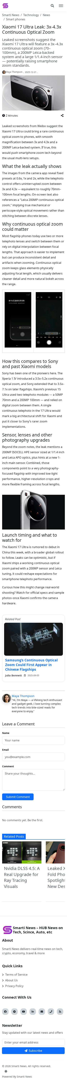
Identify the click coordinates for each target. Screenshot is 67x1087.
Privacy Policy (14, 986)
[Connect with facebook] (5, 1011)
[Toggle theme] (6, 1071)
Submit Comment (18, 797)
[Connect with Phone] (51, 1011)
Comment (8, 766)
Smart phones (15, 19)
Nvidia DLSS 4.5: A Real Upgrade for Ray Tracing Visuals (22, 877)
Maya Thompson (23, 696)
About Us (11, 980)
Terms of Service (16, 974)
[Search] (52, 6)
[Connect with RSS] (60, 1011)
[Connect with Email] (42, 1011)
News (46, 15)
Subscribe (35, 1051)
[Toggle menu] (61, 6)
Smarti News (10, 15)
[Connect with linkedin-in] (32, 1011)
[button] (62, 115)
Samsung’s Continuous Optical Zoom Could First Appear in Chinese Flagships (31, 665)
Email (5, 749)
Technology (31, 15)
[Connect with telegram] (14, 1011)
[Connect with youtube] (23, 1011)
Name (5, 733)
